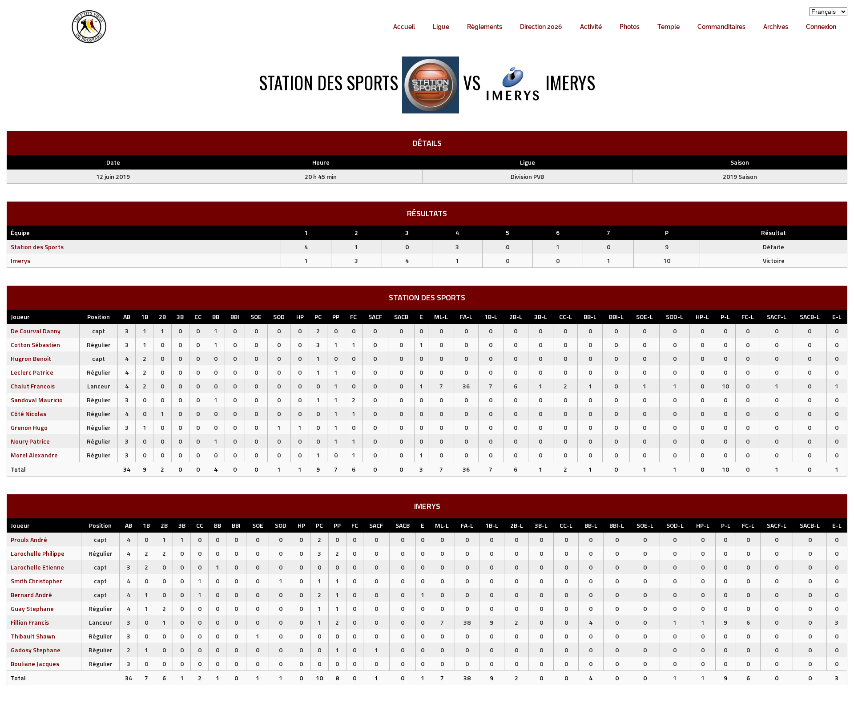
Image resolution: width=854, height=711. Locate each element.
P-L (725, 316)
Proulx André (29, 539)
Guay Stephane (32, 608)
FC (353, 316)
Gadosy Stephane (35, 649)
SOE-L (644, 316)
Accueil (404, 26)
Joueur (20, 316)
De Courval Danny (35, 330)
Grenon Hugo (29, 427)
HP (300, 316)
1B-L (490, 316)
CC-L (565, 316)
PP (335, 316)
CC (197, 316)
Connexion (821, 26)
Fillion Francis (30, 622)
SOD (279, 316)
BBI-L (616, 316)
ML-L (441, 316)
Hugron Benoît (31, 358)
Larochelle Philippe (37, 553)
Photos (630, 26)
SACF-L (776, 316)
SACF (375, 316)
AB (126, 316)
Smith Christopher (36, 581)
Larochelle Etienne (37, 567)
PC (318, 316)
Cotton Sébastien (35, 344)
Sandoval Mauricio (37, 399)
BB (215, 316)
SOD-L (674, 316)
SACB (401, 316)
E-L (837, 316)
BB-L (590, 316)
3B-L (540, 316)
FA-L (466, 316)
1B (144, 316)
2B (162, 316)
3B (180, 316)
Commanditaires (721, 26)
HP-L (702, 316)
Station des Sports (37, 246)
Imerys (20, 260)
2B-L (515, 316)
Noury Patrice (30, 441)
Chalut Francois (33, 386)
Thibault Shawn (33, 636)
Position (98, 316)
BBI (234, 316)
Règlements (484, 26)
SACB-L (810, 316)
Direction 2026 (541, 26)
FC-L (747, 316)
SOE (256, 316)
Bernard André (31, 594)
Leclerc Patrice (32, 372)
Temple (668, 26)
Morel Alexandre (34, 455)
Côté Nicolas (28, 413)
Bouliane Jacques (35, 663)
